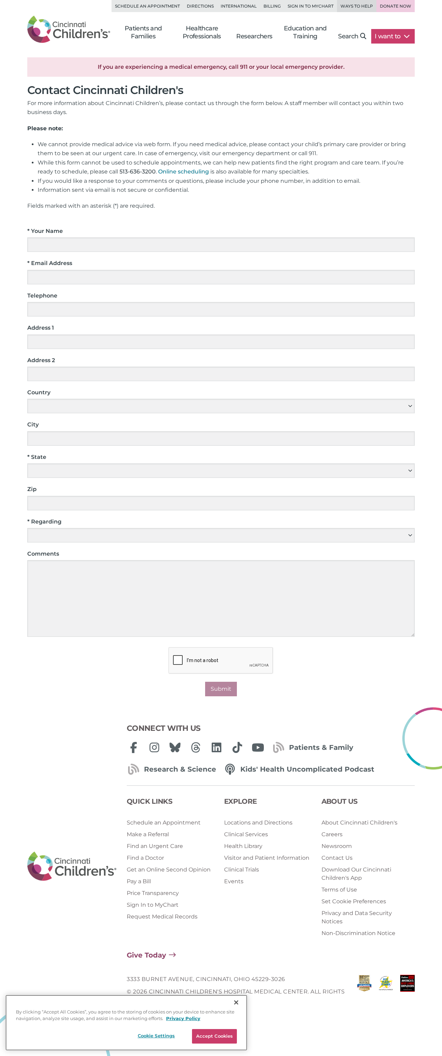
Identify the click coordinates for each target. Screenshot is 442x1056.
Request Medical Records (162, 916)
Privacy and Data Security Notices (356, 917)
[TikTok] (237, 747)
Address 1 (40, 327)
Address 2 (41, 360)
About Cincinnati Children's (359, 822)
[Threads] (196, 747)
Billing (272, 6)
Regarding (44, 521)
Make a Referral (148, 834)
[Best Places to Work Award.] (385, 992)
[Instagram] (154, 747)
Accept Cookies (214, 1036)
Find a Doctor (145, 858)
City (33, 424)
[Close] (236, 1002)
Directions (200, 6)
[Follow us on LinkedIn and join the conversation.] (216, 747)
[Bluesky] (175, 747)
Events (233, 881)
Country (38, 392)
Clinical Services (246, 834)
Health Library (243, 846)
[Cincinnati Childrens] (71, 866)
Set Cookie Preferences (353, 901)
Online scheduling (183, 171)
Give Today (146, 955)
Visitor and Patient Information (266, 858)
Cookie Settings (156, 1035)
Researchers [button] (254, 36)
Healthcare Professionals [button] (202, 32)
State (36, 457)
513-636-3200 (137, 171)
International (239, 6)
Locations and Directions (258, 822)
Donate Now (395, 6)
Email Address (49, 263)
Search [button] (348, 36)
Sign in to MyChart (311, 6)
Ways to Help (356, 6)
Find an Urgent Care (155, 846)
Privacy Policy (183, 1018)
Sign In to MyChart (153, 905)
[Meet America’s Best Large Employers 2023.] (407, 992)
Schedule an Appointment (147, 6)
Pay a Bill (139, 881)
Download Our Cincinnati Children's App (356, 873)
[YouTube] (258, 747)
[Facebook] (134, 747)
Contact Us (337, 858)
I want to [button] (388, 36)
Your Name (45, 231)
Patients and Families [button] (143, 32)
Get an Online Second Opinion (169, 869)
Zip (32, 489)
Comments (43, 553)
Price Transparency (153, 893)
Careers (332, 834)
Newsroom (336, 846)
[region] (126, 1022)
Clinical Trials (241, 869)
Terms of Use (339, 889)
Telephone (42, 295)
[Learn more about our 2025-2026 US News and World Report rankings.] (364, 992)
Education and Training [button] (305, 32)
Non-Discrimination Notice (358, 933)
